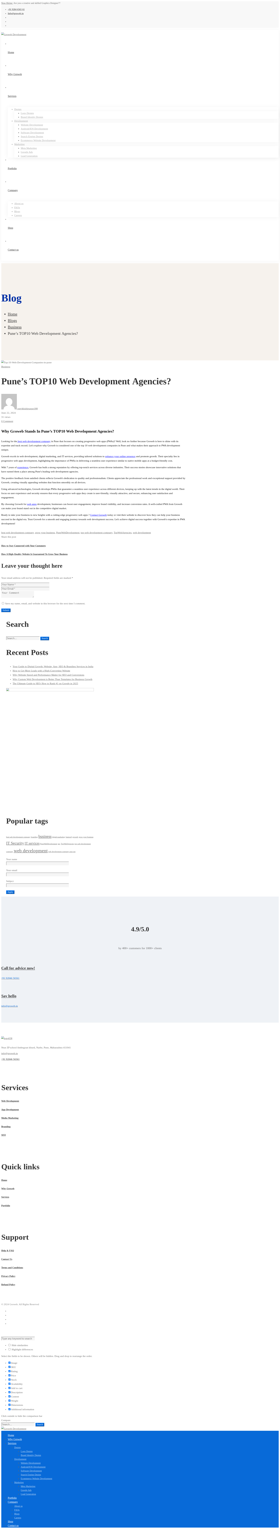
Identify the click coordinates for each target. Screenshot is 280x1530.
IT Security (15, 843)
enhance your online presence (120, 456)
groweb (75, 837)
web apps (32, 504)
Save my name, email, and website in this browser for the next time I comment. (45, 603)
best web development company (34, 441)
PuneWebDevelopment (67, 532)
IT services (32, 843)
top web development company (96, 532)
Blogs (12, 320)
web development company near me (62, 852)
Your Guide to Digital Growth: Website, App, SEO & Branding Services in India (53, 666)
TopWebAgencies (123, 532)
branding (34, 837)
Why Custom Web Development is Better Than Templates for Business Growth (52, 679)
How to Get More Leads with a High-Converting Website (41, 670)
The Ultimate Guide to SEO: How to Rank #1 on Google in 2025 (45, 683)
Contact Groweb (98, 515)
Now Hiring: (7, 3)
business (45, 836)
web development (142, 532)
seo (59, 844)
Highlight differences (22, 1349)
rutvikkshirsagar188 (27, 408)
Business (15, 327)
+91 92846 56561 (10, 1059)
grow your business (45, 532)
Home (12, 314)
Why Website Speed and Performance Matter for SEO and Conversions (48, 675)
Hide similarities (19, 1345)
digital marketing (58, 837)
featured (69, 837)
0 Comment (7, 421)
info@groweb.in (9, 1053)
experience (22, 467)
